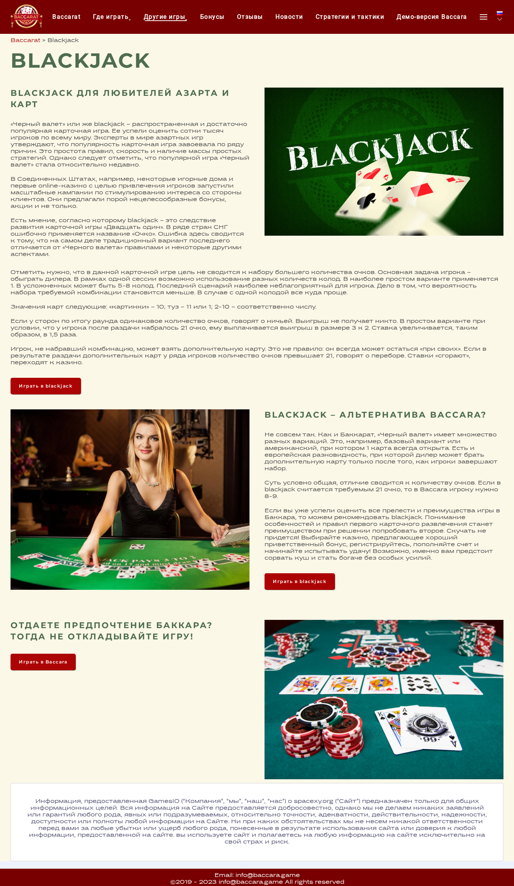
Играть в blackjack (46, 386)
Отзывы (250, 16)
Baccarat (66, 16)
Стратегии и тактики (350, 16)
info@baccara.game (268, 875)
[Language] (499, 17)
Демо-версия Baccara (432, 16)
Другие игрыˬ (166, 16)
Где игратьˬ (112, 16)
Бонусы (212, 16)
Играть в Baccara (43, 662)
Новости (289, 16)
